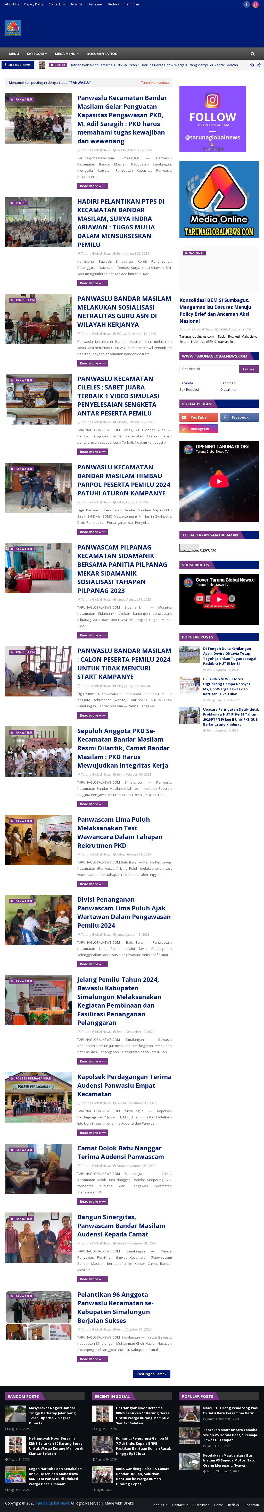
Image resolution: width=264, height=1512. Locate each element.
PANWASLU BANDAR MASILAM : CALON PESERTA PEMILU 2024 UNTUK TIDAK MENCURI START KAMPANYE (124, 663)
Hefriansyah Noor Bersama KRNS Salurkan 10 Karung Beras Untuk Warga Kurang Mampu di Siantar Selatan (154, 65)
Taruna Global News (96, 150)
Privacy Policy (34, 4)
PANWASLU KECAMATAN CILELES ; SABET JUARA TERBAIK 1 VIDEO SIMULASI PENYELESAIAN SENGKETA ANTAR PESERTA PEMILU (118, 395)
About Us (12, 4)
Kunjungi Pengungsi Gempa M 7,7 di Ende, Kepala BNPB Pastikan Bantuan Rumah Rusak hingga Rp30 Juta (143, 1446)
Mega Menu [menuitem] (65, 53)
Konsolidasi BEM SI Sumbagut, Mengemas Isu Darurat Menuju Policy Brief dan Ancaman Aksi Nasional (215, 310)
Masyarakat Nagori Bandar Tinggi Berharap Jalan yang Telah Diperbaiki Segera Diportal (52, 1415)
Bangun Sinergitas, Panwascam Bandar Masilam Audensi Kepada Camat (121, 1225)
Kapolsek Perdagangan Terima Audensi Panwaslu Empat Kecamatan (124, 1085)
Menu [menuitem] (14, 53)
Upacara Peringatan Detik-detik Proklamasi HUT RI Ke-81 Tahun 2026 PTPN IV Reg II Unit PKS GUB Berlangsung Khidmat (231, 717)
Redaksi (114, 4)
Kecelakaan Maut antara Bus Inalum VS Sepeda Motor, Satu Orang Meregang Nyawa (229, 1460)
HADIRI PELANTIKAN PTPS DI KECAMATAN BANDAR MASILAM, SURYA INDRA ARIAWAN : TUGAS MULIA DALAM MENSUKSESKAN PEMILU (121, 223)
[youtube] (198, 417)
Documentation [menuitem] (102, 53)
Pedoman (132, 4)
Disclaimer (95, 4)
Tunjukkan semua (155, 82)
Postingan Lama (150, 1374)
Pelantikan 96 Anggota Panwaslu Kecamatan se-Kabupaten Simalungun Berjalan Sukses (115, 1307)
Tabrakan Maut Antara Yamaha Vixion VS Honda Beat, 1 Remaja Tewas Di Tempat (230, 1434)
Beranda (76, 4)
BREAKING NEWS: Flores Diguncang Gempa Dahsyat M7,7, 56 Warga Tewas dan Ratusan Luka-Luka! (226, 686)
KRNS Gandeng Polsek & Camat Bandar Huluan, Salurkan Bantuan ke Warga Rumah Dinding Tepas (142, 1476)
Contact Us (57, 4)
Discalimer (228, 389)
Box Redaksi (189, 389)
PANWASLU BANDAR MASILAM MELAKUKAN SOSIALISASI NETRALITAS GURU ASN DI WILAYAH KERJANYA (124, 311)
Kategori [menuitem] (35, 53)
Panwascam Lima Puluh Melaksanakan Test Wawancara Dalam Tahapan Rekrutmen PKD (120, 832)
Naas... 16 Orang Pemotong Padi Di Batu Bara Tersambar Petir (230, 1410)
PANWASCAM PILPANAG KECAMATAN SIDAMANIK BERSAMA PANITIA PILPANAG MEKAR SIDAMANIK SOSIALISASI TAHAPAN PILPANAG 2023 (122, 569)
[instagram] (255, 4)
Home (218, 1505)
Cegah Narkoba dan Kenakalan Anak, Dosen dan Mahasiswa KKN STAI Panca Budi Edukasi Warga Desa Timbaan (55, 1476)
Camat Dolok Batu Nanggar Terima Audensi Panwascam (120, 1152)
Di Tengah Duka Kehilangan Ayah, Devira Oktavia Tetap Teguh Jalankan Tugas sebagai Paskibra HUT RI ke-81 (229, 656)
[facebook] (246, 4)
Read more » (90, 186)
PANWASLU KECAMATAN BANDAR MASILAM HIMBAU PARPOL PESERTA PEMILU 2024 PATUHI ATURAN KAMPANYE (123, 480)
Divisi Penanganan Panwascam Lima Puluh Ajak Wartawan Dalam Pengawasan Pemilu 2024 (124, 912)
